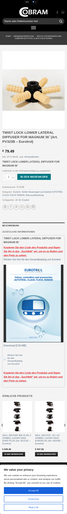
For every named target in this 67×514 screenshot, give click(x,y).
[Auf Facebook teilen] (10, 207)
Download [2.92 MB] (15, 345)
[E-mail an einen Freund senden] (22, 207)
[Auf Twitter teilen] (16, 207)
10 (16, 200)
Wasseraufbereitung (24, 36)
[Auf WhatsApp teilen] (5, 207)
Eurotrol (16, 192)
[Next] (64, 431)
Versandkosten (31, 156)
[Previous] (2, 431)
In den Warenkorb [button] (14, 454)
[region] (33, 489)
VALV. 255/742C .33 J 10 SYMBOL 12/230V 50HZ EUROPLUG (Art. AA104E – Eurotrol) (48, 439)
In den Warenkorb (34, 177)
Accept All (33, 490)
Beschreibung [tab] (10, 225)
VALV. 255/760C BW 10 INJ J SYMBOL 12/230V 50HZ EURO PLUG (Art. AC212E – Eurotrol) (16, 439)
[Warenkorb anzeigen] (63, 12)
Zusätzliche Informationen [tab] (18, 232)
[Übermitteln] (61, 21)
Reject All (33, 507)
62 (20, 200)
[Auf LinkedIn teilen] (33, 207)
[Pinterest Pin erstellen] (27, 207)
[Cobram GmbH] (33, 12)
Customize (33, 499)
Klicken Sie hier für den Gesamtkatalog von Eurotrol (32, 259)
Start (8, 36)
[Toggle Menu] (33, 28)
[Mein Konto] (57, 12)
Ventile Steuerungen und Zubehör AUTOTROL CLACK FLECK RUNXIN (38, 37)
